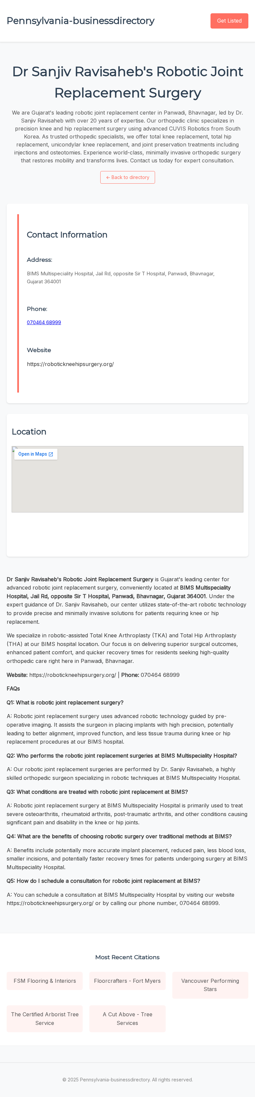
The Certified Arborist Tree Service (45, 1018)
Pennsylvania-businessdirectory (80, 20)
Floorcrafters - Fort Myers (127, 980)
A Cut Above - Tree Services (127, 1018)
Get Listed (229, 20)
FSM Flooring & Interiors (45, 980)
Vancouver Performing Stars (210, 985)
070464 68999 (44, 322)
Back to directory (127, 177)
